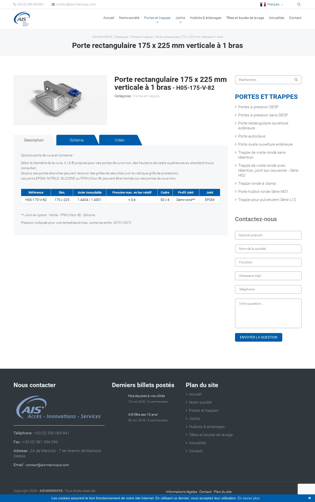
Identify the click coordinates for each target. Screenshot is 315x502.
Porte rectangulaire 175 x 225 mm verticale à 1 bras (189, 37)
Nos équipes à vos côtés (146, 396)
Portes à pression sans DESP (263, 115)
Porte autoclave (251, 136)
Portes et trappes (157, 18)
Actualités (276, 18)
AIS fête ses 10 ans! (143, 414)
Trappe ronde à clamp (257, 183)
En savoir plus (249, 498)
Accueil (108, 18)
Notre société (129, 18)
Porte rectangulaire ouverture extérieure (263, 125)
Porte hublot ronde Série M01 (263, 191)
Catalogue (121, 37)
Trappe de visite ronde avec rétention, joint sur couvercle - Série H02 (268, 170)
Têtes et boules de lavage (245, 18)
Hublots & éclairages (205, 18)
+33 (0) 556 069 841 (30, 4)
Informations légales (181, 492)
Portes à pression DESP (258, 107)
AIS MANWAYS (102, 37)
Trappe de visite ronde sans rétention (262, 155)
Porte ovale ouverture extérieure (265, 144)
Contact (295, 18)
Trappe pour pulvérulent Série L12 (267, 199)
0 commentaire (158, 401)
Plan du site (223, 492)
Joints (180, 18)
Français (273, 4)
